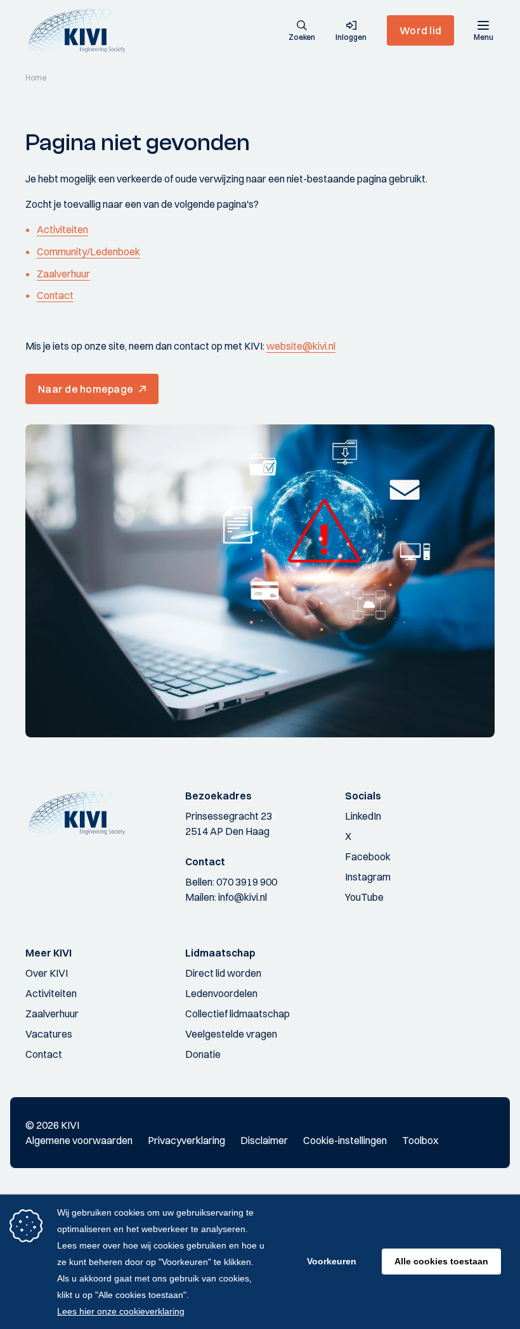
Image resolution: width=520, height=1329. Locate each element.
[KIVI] (81, 30)
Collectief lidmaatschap (237, 1013)
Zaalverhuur (63, 273)
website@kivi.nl (300, 346)
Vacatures (48, 1033)
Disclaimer (264, 1140)
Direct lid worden (223, 973)
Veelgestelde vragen (231, 1033)
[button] (302, 32)
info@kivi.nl (242, 897)
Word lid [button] (420, 30)
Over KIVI (46, 973)
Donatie (203, 1054)
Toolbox (420, 1140)
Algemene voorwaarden (79, 1140)
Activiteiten (62, 229)
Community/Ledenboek (88, 251)
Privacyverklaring (186, 1140)
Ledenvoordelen (221, 993)
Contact (55, 295)
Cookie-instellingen (345, 1140)
